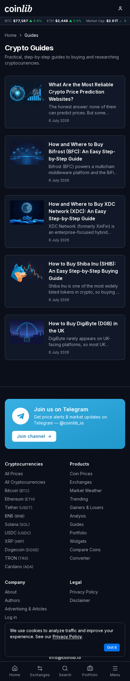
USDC (18, 532)
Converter (80, 558)
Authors (12, 600)
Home (11, 35)
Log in (11, 617)
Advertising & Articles (26, 608)
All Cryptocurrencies (25, 482)
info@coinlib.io (65, 657)
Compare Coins (85, 549)
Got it (112, 647)
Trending (79, 498)
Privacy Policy (84, 591)
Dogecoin (22, 549)
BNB (14, 515)
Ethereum (20, 498)
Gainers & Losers (86, 507)
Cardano (19, 566)
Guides (77, 524)
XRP (14, 541)
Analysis (78, 515)
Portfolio (78, 532)
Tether (18, 507)
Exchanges (81, 482)
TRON (16, 558)
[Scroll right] (125, 21)
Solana (17, 524)
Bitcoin (17, 490)
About (11, 591)
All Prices (14, 473)
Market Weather (86, 490)
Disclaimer (80, 600)
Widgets (78, 541)
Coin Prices (81, 473)
